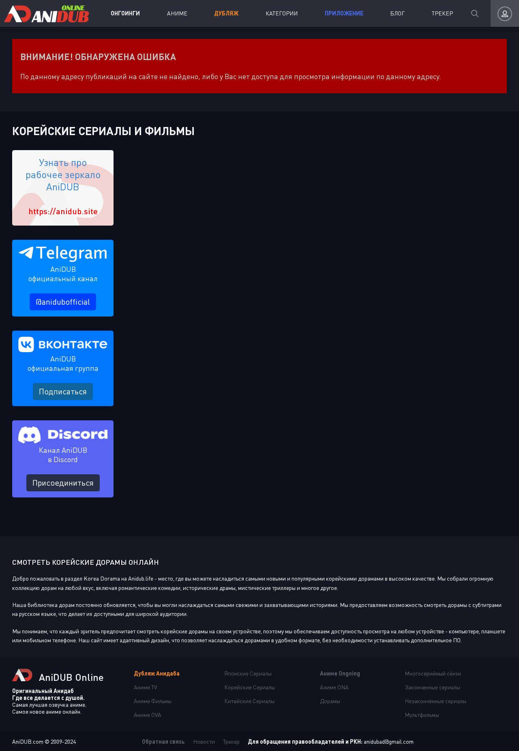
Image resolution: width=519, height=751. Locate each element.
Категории (282, 13)
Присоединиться (63, 483)
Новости (204, 741)
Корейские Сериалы (249, 687)
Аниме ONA (334, 687)
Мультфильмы (422, 714)
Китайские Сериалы (249, 700)
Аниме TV (145, 687)
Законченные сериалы (432, 687)
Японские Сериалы (248, 673)
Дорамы (330, 700)
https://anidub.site (63, 211)
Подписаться (63, 391)
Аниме (177, 13)
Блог (397, 13)
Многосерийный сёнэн (433, 673)
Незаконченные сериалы (435, 700)
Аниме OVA (147, 714)
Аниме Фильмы (153, 700)
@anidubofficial (63, 302)
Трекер (442, 13)
